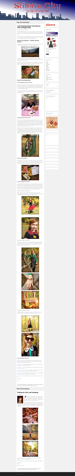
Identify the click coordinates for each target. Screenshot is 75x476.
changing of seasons (21, 468)
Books (47, 62)
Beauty (47, 61)
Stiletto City (30, 469)
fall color (25, 468)
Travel (47, 68)
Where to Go (47, 70)
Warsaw (36, 469)
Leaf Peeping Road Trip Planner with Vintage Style (29, 26)
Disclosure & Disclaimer (49, 79)
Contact (47, 78)
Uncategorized (48, 69)
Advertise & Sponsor (49, 77)
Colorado (47, 63)
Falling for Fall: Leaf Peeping (27, 392)
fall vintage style (19, 385)
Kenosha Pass (19, 375)
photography (26, 469)
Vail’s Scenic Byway (19, 367)
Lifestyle (47, 66)
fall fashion (41, 384)
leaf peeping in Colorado (29, 385)
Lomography (19, 469)
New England (23, 469)
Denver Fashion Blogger (29, 384)
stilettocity (26, 29)
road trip (35, 385)
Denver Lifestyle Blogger (36, 384)
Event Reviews (48, 64)
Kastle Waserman (29, 468)
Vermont (33, 469)
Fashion (47, 65)
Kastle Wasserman (34, 468)
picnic (33, 385)
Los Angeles (47, 67)
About (47, 76)
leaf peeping (23, 385)
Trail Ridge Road (19, 364)
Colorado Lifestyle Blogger (22, 384)
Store (47, 80)
